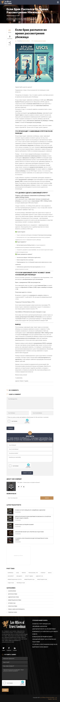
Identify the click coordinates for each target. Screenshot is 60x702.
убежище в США (21, 582)
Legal (17, 572)
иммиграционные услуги (15, 579)
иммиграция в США (29, 579)
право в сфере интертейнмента (16, 609)
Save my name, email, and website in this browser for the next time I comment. (28, 417)
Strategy (43, 572)
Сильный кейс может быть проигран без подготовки (29, 531)
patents (24, 572)
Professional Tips (33, 572)
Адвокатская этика (13, 597)
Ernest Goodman (26, 41)
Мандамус (19, 576)
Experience (10, 572)
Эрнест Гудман (29, 576)
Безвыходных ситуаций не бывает (24, 524)
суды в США (11, 582)
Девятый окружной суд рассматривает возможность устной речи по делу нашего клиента (45, 631)
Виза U (50, 572)
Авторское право (12, 594)
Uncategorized (12, 591)
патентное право (12, 606)
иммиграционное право (29, 18)
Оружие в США (11, 603)
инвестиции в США (42, 579)
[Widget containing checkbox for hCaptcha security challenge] (18, 421)
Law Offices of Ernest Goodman (14, 18)
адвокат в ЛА (39, 576)
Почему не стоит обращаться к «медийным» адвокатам (30, 510)
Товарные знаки (12, 612)
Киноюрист (11, 576)
